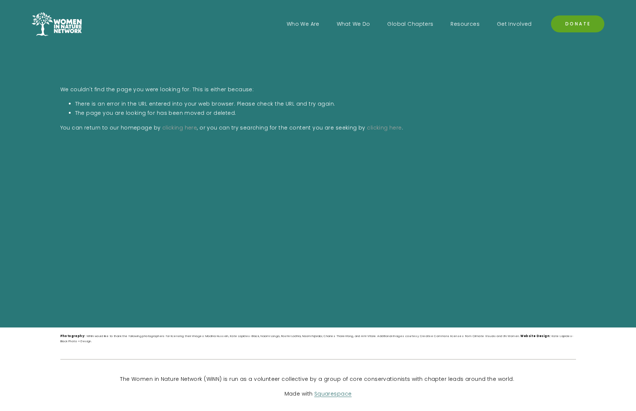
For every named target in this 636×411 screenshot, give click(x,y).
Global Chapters (410, 24)
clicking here (179, 127)
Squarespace (333, 393)
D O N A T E (577, 24)
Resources (465, 24)
